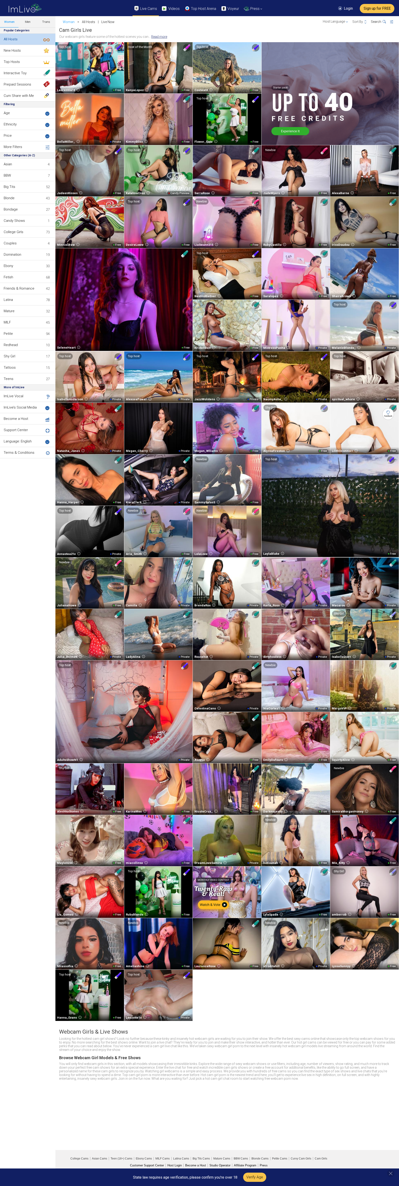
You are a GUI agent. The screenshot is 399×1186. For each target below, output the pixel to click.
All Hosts (11, 39)
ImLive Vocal (13, 396)
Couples (10, 243)
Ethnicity (10, 124)
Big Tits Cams (201, 1158)
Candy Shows (14, 221)
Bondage (11, 209)
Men (27, 22)
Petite (8, 334)
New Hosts (12, 50)
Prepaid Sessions (17, 84)
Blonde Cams (260, 1158)
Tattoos (10, 367)
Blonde (9, 198)
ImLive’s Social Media (20, 407)
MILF (7, 322)
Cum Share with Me (19, 96)
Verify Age (254, 1177)
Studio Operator (219, 1165)
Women (9, 22)
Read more (159, 37)
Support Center (16, 430)
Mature (9, 311)
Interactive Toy (15, 73)
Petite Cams (279, 1158)
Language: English (18, 441)
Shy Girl (9, 356)
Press (264, 1165)
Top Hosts (12, 62)
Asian (8, 164)
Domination (12, 254)
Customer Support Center (147, 1165)
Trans (46, 22)
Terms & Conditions (19, 453)
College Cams (79, 1158)
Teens (8, 379)
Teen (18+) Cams (121, 1158)
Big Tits (9, 187)
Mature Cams (221, 1158)
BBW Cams (241, 1158)
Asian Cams (99, 1158)
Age (7, 113)
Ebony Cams (144, 1158)
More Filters (13, 147)
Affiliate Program (245, 1165)
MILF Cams (162, 1158)
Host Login (174, 1165)
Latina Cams (181, 1158)
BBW (7, 175)
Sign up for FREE (377, 8)
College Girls (13, 232)
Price (8, 135)
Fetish (8, 277)
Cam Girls (321, 1158)
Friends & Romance (19, 288)
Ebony (8, 266)
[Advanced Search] (394, 22)
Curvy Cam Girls (301, 1158)
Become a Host (16, 419)
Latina (8, 300)
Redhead (11, 345)
